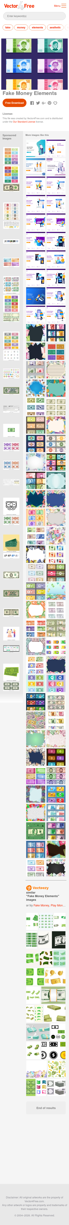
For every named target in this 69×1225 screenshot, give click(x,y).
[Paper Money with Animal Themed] (56, 462)
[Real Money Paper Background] (35, 351)
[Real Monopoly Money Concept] (56, 831)
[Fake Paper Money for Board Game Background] (56, 849)
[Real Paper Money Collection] (56, 609)
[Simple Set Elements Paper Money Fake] (56, 794)
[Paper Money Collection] (35, 849)
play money (58, 905)
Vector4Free (19, 5)
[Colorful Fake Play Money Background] (56, 517)
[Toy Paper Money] (56, 646)
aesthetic (55, 27)
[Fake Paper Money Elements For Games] (56, 554)
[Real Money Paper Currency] (35, 775)
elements (37, 27)
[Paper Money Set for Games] (35, 572)
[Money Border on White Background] (35, 462)
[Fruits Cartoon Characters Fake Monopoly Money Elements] (35, 517)
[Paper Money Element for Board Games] (35, 406)
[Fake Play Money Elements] (56, 443)
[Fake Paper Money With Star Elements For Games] (56, 683)
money (21, 27)
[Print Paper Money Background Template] (56, 480)
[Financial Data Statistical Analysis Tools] (35, 295)
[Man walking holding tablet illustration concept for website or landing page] (56, 185)
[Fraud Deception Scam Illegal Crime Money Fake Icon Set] (11, 506)
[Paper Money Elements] (35, 480)
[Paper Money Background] (56, 591)
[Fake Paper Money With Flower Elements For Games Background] (56, 664)
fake (7, 27)
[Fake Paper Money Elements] (35, 443)
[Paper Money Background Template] (56, 535)
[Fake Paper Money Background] (35, 498)
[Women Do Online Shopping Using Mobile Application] (56, 166)
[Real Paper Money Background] (35, 646)
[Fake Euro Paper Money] (56, 720)
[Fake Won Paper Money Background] (35, 738)
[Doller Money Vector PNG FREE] (11, 432)
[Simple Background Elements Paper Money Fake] (35, 812)
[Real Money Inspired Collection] (56, 332)
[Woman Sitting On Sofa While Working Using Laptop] (56, 222)
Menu (57, 6)
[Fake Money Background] (56, 425)
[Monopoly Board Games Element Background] (56, 498)
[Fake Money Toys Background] (35, 332)
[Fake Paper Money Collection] (35, 369)
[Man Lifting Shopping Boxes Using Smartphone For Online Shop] (35, 314)
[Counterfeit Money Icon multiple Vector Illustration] (11, 248)
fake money (41, 905)
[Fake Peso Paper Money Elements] (35, 628)
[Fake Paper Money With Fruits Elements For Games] (35, 664)
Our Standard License (24, 121)
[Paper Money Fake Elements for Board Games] (35, 591)
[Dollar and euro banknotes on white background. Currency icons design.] (56, 1087)
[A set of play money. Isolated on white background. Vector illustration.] (11, 284)
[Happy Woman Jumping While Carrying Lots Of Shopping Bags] (56, 295)
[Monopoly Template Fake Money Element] (56, 812)
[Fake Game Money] (56, 775)
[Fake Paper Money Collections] (35, 867)
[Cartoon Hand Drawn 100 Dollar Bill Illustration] (35, 831)
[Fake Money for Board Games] (35, 425)
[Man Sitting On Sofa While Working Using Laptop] (35, 222)
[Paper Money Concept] (56, 628)
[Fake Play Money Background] (56, 388)
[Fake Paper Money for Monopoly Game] (56, 351)
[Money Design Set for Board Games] (35, 535)
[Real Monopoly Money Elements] (56, 701)
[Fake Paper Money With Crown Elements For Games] (35, 683)
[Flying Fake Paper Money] (35, 388)
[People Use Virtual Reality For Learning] (35, 166)
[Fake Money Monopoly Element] (35, 701)
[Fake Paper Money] (56, 406)
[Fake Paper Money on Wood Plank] (56, 369)
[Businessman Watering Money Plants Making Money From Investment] (35, 148)
